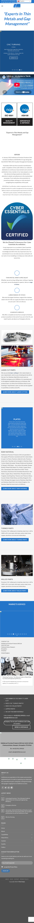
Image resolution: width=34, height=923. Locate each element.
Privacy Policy (13, 867)
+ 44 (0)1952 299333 (19, 715)
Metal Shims (4, 837)
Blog (11, 879)
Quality (3, 844)
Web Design (22, 881)
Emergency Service (11, 805)
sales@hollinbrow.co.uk (10, 717)
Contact (16, 879)
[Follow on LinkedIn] (11, 787)
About (3, 831)
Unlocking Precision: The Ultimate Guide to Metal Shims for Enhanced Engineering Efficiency (17, 677)
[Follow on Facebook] (2, 787)
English (21, 1)
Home (3, 828)
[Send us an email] (8, 787)
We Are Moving (10, 817)
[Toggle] (32, 834)
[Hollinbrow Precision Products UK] (17, 6)
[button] (2, 6)
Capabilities (4, 834)
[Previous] (2, 673)
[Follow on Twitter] (5, 787)
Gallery (3, 847)
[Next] (32, 673)
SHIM (11, 698)
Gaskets (3, 841)
